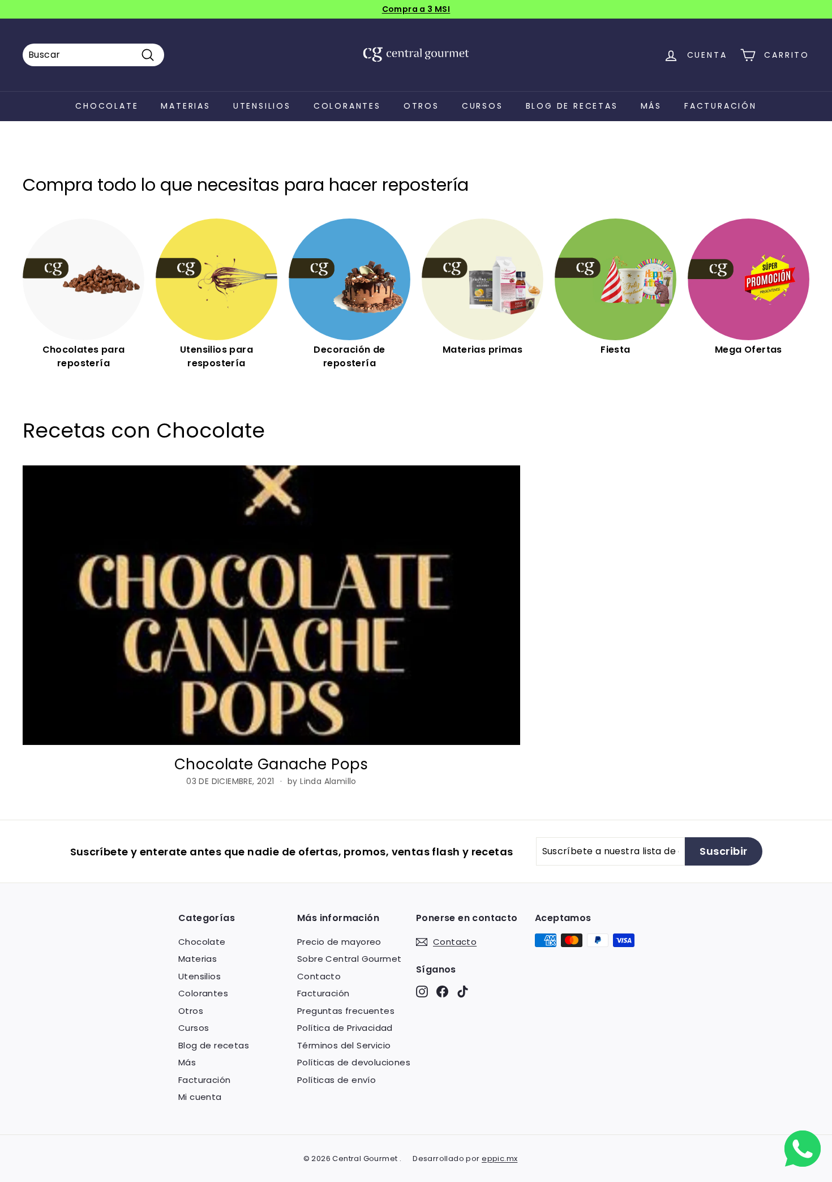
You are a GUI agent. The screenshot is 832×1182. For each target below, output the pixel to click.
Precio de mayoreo (339, 942)
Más (651, 106)
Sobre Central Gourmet (349, 959)
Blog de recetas (572, 106)
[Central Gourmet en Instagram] (422, 991)
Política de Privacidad (345, 1028)
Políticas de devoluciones (353, 1062)
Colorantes (347, 106)
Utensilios (262, 106)
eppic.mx (499, 1158)
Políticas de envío (336, 1080)
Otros (421, 106)
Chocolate (106, 106)
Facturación (720, 106)
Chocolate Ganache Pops (271, 764)
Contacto (319, 976)
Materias (185, 106)
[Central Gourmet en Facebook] (442, 991)
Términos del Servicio (344, 1045)
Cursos (482, 106)
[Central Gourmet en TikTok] (463, 991)
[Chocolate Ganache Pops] (271, 605)
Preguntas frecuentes (345, 1011)
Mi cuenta (200, 1097)
